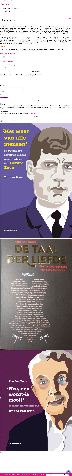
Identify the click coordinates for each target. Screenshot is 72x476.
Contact (2, 109)
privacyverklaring (35, 113)
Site (1, 94)
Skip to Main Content (6, 0)
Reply (13, 65)
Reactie (2, 85)
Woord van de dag (17, 23)
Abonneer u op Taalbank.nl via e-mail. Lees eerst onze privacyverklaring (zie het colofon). (24, 474)
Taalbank (5, 4)
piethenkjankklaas (8, 61)
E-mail (2, 91)
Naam (2, 88)
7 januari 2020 (7, 65)
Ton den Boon (5, 23)
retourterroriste (12, 53)
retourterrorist (3, 53)
